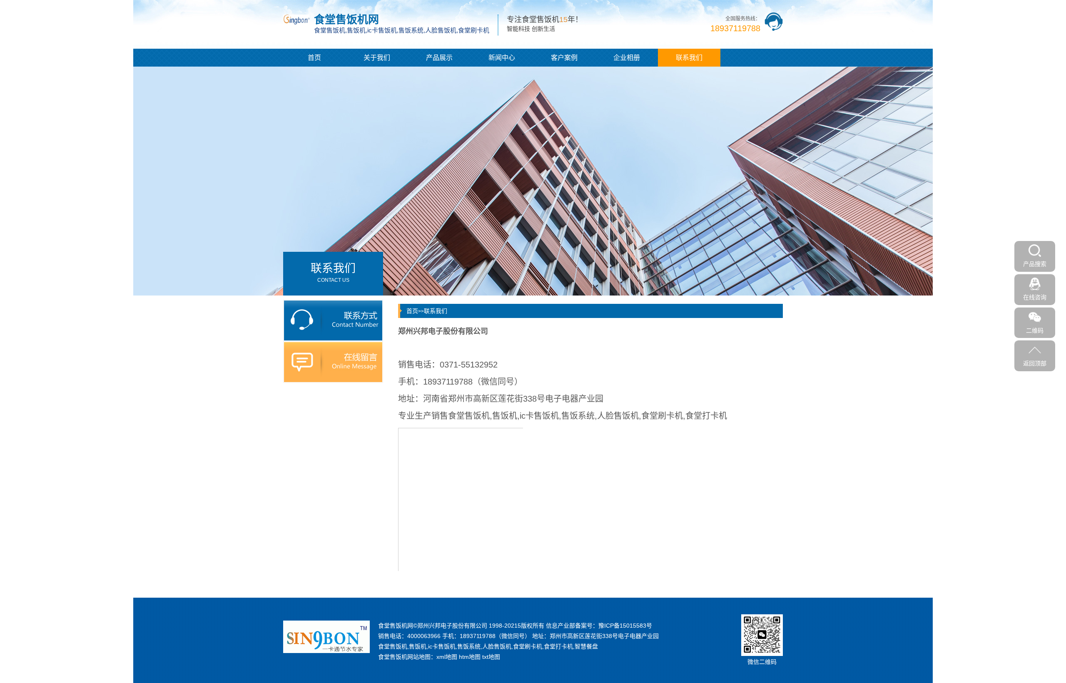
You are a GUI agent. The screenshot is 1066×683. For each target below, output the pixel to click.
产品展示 (439, 57)
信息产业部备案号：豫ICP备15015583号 (599, 625)
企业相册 (626, 57)
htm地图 (470, 656)
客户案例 (564, 57)
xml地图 (446, 656)
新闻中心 (501, 57)
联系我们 (689, 57)
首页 (314, 57)
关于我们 (377, 57)
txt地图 (491, 656)
